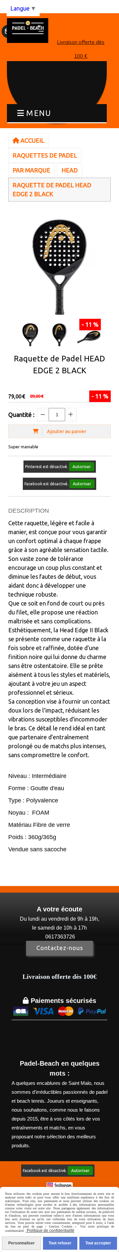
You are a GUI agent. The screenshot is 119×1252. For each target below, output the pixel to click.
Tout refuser (60, 1243)
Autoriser (81, 466)
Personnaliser (21, 1243)
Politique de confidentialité (50, 1230)
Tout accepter (98, 1243)
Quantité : (21, 414)
